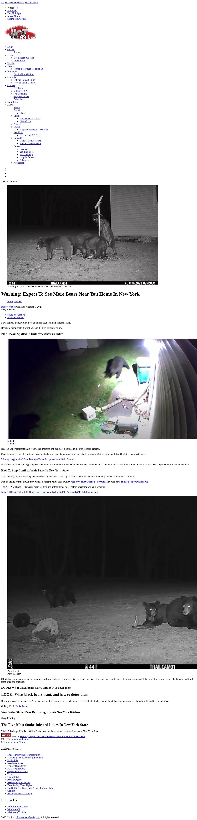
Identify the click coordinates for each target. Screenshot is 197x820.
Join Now (12, 71)
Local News (19, 742)
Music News (13, 16)
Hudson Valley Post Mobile (134, 481)
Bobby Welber (8, 306)
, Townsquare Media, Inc (27, 817)
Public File (12, 760)
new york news (21, 739)
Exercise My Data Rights (19, 785)
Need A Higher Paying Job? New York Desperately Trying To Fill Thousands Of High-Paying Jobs (49, 492)
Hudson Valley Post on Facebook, (89, 481)
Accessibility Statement (18, 782)
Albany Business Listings (19, 793)
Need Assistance (15, 763)
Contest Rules (14, 777)
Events (10, 66)
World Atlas (7, 731)
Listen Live (19, 60)
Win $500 (12, 10)
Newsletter (12, 102)
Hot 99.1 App (14, 13)
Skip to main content (11, 2)
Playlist (10, 63)
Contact (11, 85)
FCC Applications (16, 768)
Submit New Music (16, 18)
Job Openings (20, 93)
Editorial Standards (16, 766)
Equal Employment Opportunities (23, 755)
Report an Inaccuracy (17, 771)
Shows (17, 52)
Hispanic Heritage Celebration (28, 69)
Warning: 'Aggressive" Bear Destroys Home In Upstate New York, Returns (37, 459)
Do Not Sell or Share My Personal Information (30, 788)
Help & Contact (21, 96)
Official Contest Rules (24, 80)
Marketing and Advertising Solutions (25, 757)
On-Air (10, 49)
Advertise (18, 99)
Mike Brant (21, 706)
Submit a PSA (20, 91)
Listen (10, 55)
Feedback (18, 88)
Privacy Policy (14, 779)
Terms (10, 774)
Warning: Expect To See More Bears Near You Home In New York (52, 736)
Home (10, 46)
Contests (11, 77)
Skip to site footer (29, 2)
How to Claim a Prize (24, 82)
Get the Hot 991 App (24, 57)
